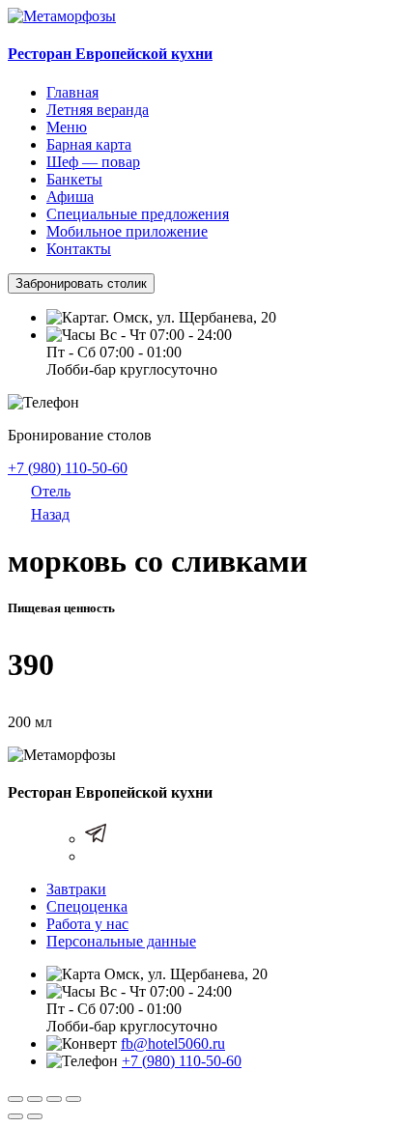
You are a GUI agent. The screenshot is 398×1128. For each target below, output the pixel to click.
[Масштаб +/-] (73, 1099)
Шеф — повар (93, 162)
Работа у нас (87, 924)
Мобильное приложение (127, 231)
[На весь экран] (54, 1099)
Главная (72, 92)
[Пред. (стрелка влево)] (15, 1116)
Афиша (70, 196)
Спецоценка (87, 906)
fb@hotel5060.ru (173, 1043)
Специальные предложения (137, 214)
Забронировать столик (81, 283)
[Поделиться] (35, 1099)
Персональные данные (121, 941)
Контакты (78, 248)
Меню (66, 127)
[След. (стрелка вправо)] (35, 1116)
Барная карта (88, 144)
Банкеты (74, 179)
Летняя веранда (97, 109)
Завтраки (76, 889)
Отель (51, 491)
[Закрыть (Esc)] (15, 1099)
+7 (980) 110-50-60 (68, 468)
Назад (50, 514)
